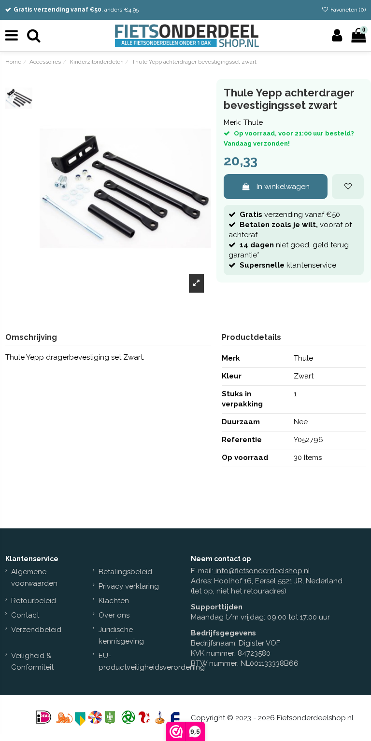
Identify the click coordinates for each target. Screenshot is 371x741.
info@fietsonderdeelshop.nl (262, 570)
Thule (253, 122)
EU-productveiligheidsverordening (152, 661)
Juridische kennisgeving (121, 635)
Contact (25, 615)
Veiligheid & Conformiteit (32, 661)
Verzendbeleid (36, 629)
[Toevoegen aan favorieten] (348, 187)
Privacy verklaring (129, 586)
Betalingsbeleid (125, 571)
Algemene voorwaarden (34, 577)
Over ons (114, 615)
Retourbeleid (33, 600)
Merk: (233, 122)
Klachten (114, 600)
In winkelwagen (283, 186)
